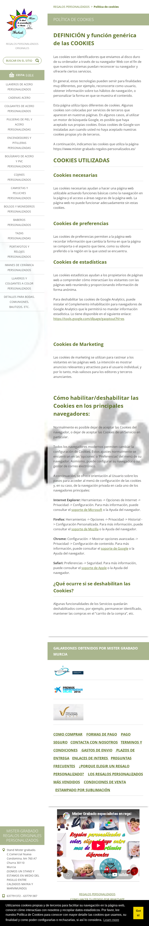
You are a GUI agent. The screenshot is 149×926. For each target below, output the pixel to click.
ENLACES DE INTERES (90, 758)
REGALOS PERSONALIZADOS (71, 7)
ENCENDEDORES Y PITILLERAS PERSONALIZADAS (19, 143)
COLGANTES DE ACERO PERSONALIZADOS (19, 108)
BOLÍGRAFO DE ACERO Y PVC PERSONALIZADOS (19, 161)
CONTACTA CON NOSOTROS (94, 742)
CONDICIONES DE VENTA (105, 782)
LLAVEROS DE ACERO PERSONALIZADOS (19, 86)
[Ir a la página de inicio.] (22, 21)
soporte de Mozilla (85, 529)
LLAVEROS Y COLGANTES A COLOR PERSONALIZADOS (19, 283)
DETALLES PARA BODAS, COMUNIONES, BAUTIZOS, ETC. (19, 302)
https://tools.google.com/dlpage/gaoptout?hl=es (88, 319)
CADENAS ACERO (19, 97)
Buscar (37, 60)
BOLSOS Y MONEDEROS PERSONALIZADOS (19, 209)
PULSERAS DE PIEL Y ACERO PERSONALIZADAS (19, 124)
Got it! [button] (138, 913)
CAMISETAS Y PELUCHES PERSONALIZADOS (19, 193)
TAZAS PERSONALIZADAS (19, 235)
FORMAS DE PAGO (101, 734)
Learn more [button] (111, 920)
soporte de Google (114, 548)
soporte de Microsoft (86, 510)
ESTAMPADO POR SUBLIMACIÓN (82, 790)
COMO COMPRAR (67, 734)
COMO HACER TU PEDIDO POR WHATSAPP (97, 899)
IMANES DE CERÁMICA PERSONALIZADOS (19, 267)
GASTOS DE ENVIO (96, 750)
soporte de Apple (94, 568)
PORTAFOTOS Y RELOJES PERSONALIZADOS (19, 251)
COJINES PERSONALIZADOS (19, 177)
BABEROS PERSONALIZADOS (19, 222)
